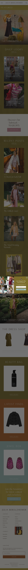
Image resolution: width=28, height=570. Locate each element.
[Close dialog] (27, 277)
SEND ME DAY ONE (21, 289)
